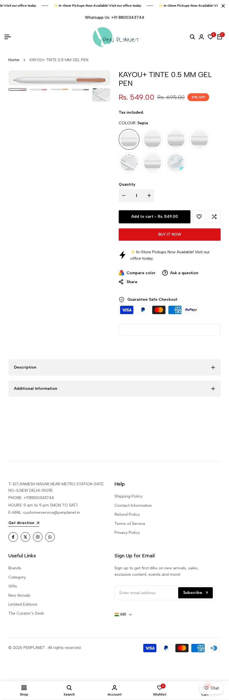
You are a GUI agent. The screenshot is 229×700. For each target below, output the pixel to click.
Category (17, 577)
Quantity (127, 184)
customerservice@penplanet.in (51, 512)
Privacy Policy (127, 532)
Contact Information (133, 505)
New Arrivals (19, 595)
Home (13, 60)
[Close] (222, 6)
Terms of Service (130, 523)
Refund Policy (127, 514)
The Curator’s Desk (26, 613)
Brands (14, 568)
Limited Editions (22, 604)
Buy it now (169, 234)
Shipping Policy (128, 496)
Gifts (12, 586)
